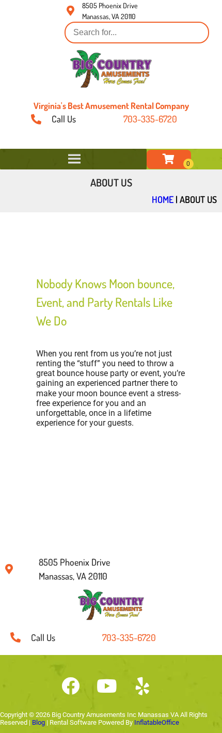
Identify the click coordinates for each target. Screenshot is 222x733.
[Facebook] (70, 686)
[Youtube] (106, 686)
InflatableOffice (156, 722)
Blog (38, 722)
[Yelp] (142, 686)
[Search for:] (137, 32)
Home (162, 199)
